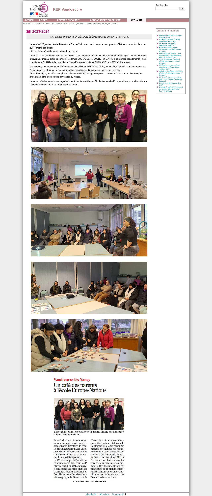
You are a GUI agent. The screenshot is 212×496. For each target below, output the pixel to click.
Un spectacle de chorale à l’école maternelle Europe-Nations (169, 61)
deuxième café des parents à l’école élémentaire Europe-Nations (171, 73)
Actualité (137, 20)
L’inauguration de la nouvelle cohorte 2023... (170, 36)
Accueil (29, 20)
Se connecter (118, 494)
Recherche (162, 5)
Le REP (43, 20)
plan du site (91, 494)
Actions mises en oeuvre (105, 20)
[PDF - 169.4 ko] (89, 428)
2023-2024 (60, 24)
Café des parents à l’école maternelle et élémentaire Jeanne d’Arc (169, 67)
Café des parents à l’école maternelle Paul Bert (169, 40)
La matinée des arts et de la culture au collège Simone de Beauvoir (170, 79)
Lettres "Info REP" (68, 20)
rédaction (104, 494)
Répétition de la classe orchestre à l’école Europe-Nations (170, 49)
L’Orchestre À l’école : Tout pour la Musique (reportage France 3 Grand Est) (170, 55)
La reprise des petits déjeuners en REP (167, 44)
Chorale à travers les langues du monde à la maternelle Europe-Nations (171, 89)
